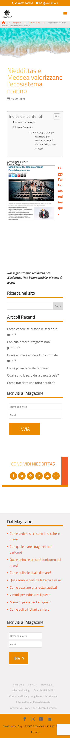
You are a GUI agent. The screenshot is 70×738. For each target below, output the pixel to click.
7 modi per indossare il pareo (30, 594)
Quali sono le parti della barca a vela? (33, 375)
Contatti (32, 684)
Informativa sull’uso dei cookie (33, 702)
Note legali (47, 684)
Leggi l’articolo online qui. (60, 191)
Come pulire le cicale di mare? (28, 368)
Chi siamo (18, 684)
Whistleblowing (20, 690)
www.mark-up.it (25, 122)
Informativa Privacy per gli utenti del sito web (33, 696)
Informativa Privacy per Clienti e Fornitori (33, 708)
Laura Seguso (23, 127)
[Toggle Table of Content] (55, 116)
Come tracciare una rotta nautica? (31, 382)
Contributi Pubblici (44, 690)
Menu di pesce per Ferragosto (30, 602)
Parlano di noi (34, 22)
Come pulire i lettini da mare (29, 609)
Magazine (17, 22)
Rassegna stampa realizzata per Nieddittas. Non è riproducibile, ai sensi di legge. (46, 140)
